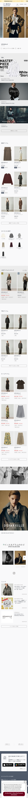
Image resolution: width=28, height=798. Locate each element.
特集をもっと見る (14, 130)
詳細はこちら (23, 768)
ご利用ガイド (7, 744)
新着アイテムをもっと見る (14, 223)
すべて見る (25, 270)
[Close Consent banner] (25, 781)
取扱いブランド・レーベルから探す (8, 779)
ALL (17, 4)
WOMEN (21, 4)
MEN (25, 4)
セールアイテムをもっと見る (14, 459)
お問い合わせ (20, 744)
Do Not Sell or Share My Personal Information (14, 793)
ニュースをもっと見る (14, 626)
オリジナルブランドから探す (7, 776)
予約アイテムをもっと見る (14, 365)
